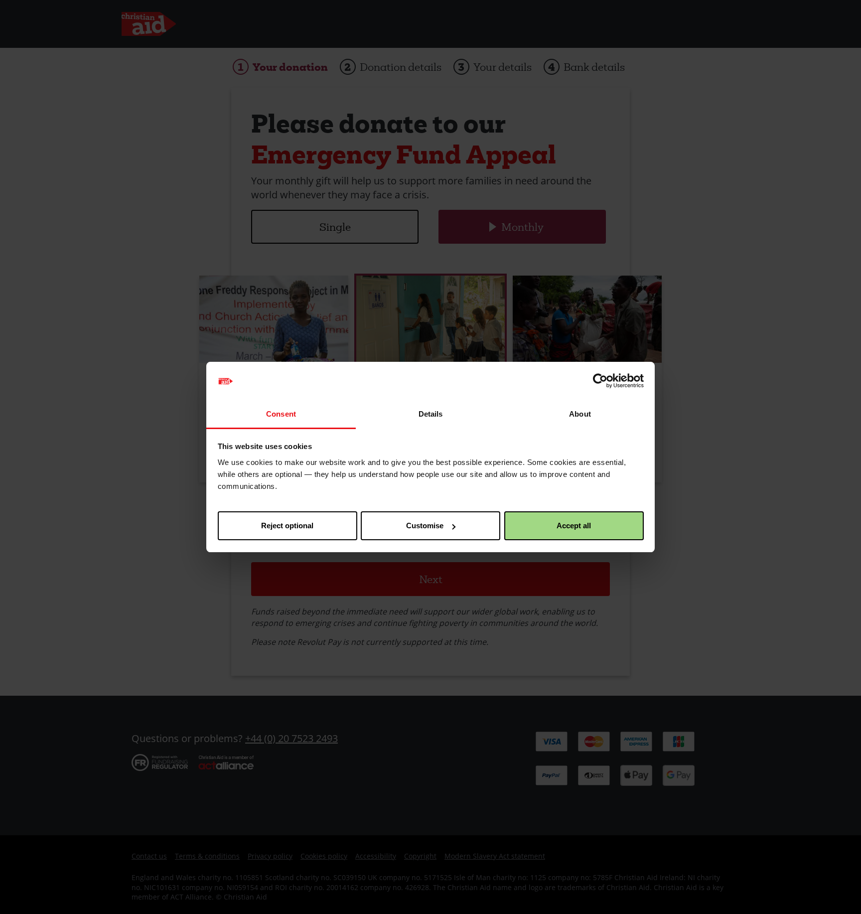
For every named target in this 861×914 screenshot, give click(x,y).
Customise (424, 525)
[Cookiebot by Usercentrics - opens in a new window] (600, 381)
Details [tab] (431, 414)
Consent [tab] (281, 414)
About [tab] (580, 414)
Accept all (574, 525)
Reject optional (287, 525)
